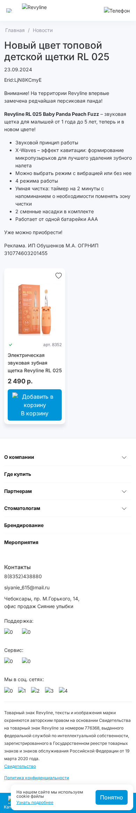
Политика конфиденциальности (36, 777)
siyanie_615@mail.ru (27, 587)
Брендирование (24, 525)
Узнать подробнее (34, 802)
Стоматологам (22, 508)
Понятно (111, 797)
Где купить (17, 474)
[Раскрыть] (124, 457)
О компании (19, 457)
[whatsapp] (9, 633)
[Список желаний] (58, 275)
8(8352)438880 (23, 576)
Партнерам (18, 491)
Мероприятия (21, 542)
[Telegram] (27, 633)
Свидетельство (20, 766)
